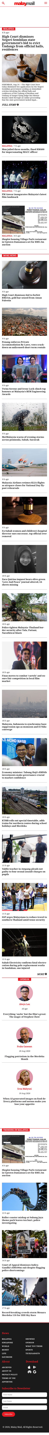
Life (4, 1353)
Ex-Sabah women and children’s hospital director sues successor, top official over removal (24, 534)
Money (5, 1350)
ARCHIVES (6, 1367)
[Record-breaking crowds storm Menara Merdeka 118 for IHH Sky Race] (24, 1292)
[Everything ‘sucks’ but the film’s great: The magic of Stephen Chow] (24, 993)
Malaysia (7, 146)
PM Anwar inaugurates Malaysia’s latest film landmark (24, 195)
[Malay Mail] (24, 5)
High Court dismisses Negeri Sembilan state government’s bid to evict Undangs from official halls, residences (23, 43)
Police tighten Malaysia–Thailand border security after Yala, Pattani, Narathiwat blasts (23, 630)
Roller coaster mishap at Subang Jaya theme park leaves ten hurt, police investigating (22, 1220)
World (5, 1346)
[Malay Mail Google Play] (34, 1369)
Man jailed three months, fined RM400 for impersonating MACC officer (23, 150)
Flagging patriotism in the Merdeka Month (24, 1057)
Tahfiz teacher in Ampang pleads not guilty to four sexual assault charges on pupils (23, 872)
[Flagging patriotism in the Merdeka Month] (24, 1035)
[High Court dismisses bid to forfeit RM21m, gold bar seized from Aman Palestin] (24, 275)
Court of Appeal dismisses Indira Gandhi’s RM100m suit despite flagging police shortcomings (23, 1268)
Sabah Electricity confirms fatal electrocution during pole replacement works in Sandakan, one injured (24, 965)
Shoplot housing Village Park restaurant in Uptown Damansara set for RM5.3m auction (24, 242)
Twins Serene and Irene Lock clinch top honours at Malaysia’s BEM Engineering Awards (24, 392)
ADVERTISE (7, 1382)
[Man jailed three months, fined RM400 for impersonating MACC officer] (24, 130)
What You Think (34, 1346)
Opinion (30, 1343)
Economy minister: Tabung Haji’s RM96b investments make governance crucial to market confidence (24, 775)
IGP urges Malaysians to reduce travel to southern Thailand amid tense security (24, 918)
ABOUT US (6, 1371)
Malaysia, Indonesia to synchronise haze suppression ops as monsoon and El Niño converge (24, 727)
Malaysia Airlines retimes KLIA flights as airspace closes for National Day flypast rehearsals (23, 485)
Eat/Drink (7, 1357)
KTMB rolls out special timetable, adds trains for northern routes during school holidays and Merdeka (24, 823)
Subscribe (8, 1414)
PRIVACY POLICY (10, 1375)
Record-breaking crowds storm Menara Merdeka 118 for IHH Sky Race (24, 1313)
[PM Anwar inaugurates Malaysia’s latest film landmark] (24, 175)
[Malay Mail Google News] (34, 1373)
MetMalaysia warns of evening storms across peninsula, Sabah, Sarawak (23, 438)
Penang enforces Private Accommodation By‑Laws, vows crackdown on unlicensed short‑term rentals (23, 345)
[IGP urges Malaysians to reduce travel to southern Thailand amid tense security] (24, 897)
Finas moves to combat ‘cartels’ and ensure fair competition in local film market (23, 678)
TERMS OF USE (9, 1378)
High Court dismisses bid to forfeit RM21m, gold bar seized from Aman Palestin (22, 298)
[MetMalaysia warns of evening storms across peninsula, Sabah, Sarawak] (24, 417)
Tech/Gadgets (33, 1353)
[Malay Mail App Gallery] (29, 1373)
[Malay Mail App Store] (29, 1369)
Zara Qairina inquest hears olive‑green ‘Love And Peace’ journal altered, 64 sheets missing (23, 582)
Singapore (7, 1343)
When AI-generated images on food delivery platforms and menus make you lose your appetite (24, 1101)
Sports (29, 1350)
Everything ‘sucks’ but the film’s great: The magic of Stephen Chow (24, 1015)
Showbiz (30, 1339)
